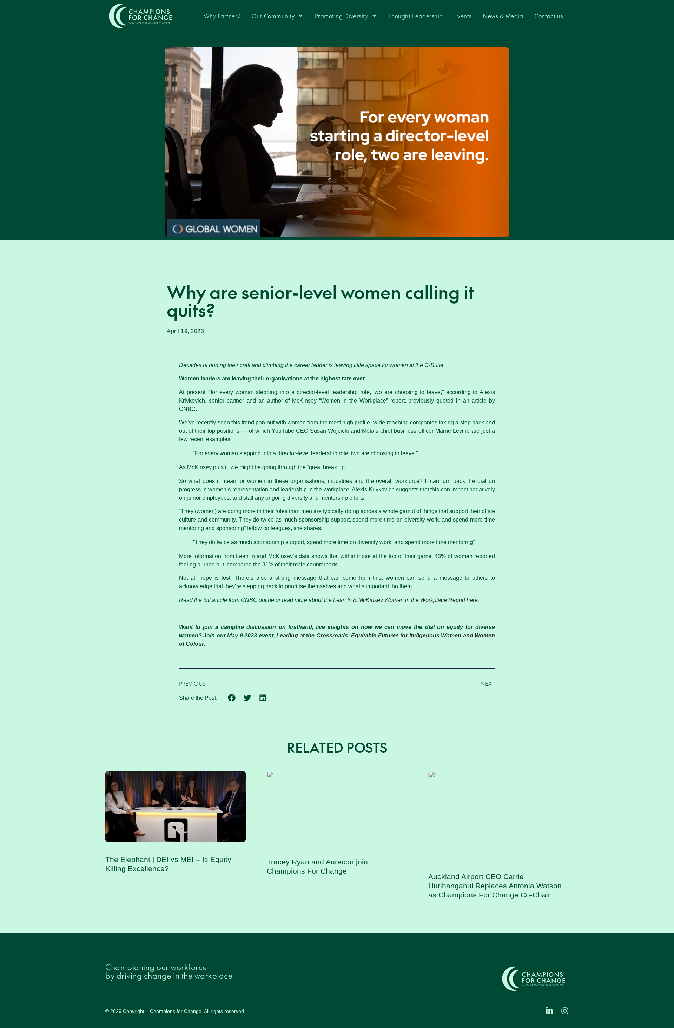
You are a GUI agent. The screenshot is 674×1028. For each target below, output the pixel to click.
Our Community (273, 16)
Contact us (548, 16)
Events (463, 16)
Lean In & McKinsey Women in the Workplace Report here (405, 600)
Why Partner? (222, 16)
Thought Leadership (415, 16)
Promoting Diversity (341, 16)
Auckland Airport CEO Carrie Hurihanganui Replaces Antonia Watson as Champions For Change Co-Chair (495, 886)
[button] (232, 698)
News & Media (503, 16)
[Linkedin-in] (549, 1011)
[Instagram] (565, 1011)
